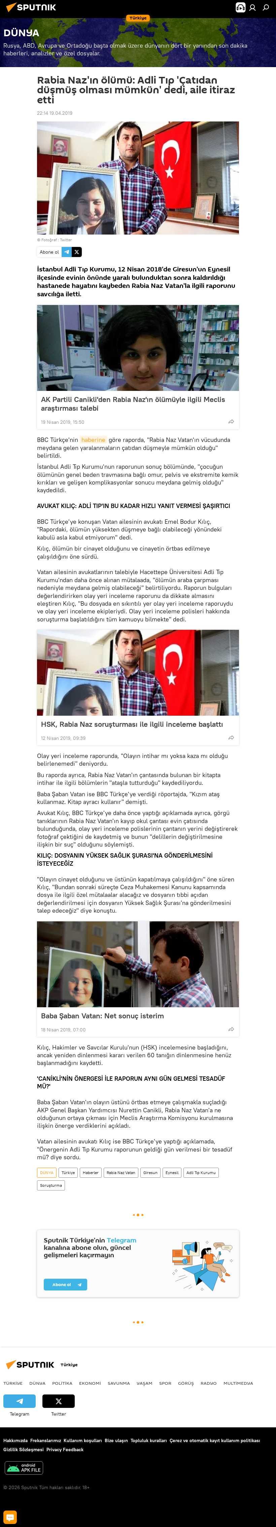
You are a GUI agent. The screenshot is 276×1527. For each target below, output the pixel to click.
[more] (231, 421)
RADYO (209, 1383)
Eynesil (172, 1172)
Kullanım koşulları (83, 1440)
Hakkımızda (15, 1440)
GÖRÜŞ (186, 1383)
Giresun (150, 1172)
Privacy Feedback (64, 1449)
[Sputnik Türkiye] (33, 13)
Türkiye (68, 1172)
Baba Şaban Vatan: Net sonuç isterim (102, 1015)
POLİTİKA (62, 1383)
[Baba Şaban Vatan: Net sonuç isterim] (138, 964)
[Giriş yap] (252, 7)
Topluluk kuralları (149, 1440)
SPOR (165, 1383)
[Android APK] (24, 1468)
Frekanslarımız (45, 1440)
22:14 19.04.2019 (54, 113)
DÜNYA (47, 1172)
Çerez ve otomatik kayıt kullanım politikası (215, 1440)
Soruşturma (51, 1185)
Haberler (91, 1172)
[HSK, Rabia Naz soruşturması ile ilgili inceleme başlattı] (138, 673)
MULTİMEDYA (238, 1383)
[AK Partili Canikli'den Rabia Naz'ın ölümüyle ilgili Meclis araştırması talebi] (138, 348)
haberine (93, 440)
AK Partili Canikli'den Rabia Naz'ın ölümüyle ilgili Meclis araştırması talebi (133, 403)
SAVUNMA (119, 1383)
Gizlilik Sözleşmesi (23, 1449)
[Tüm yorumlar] (10, 1517)
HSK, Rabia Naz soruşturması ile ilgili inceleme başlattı (132, 724)
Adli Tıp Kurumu (201, 1172)
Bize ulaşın (116, 1440)
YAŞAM (144, 1383)
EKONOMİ (90, 1383)
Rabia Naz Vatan (121, 1172)
